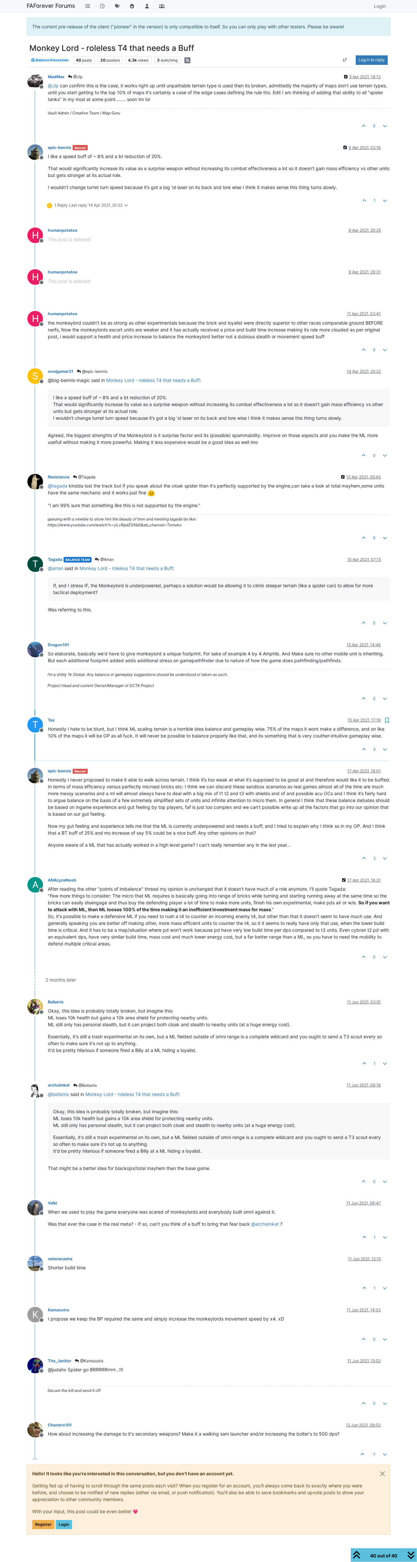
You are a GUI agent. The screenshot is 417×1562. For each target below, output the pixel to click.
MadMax (56, 76)
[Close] (382, 1473)
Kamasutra (58, 1309)
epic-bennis (59, 147)
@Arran (106, 559)
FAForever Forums (51, 5)
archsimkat (59, 1085)
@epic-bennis (94, 371)
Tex (51, 720)
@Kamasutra (91, 1360)
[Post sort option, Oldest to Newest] (345, 60)
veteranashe (60, 1258)
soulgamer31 (60, 371)
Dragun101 (58, 644)
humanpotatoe (62, 230)
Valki (52, 1203)
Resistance (58, 476)
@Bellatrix (87, 1085)
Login (64, 1524)
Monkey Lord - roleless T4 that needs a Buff (153, 380)
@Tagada (86, 476)
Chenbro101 (60, 1425)
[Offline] (37, 81)
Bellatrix (56, 1002)
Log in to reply (372, 59)
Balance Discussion (52, 60)
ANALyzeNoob (62, 880)
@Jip (77, 76)
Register (43, 1524)
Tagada (55, 559)
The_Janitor (59, 1360)
